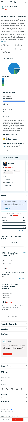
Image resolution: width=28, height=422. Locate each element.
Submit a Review (13, 242)
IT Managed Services (8, 78)
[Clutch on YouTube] (17, 389)
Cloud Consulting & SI (8, 80)
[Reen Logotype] (5, 164)
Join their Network (8, 11)
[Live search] (25, 2)
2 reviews (13, 9)
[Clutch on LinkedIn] (22, 389)
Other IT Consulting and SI (13, 146)
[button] (12, 248)
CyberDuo (11, 164)
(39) (12, 167)
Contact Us (3, 384)
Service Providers (5, 401)
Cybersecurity (7, 84)
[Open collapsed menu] (2, 2)
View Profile (13, 188)
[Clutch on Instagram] (12, 389)
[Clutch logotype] (14, 2)
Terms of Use (3, 414)
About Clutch (4, 394)
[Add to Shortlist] (25, 419)
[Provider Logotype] (2, 7)
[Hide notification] (25, 201)
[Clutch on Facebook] (2, 389)
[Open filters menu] (25, 248)
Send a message (7, 354)
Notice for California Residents (7, 411)
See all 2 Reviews (20, 230)
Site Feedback (4, 380)
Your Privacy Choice (5, 409)
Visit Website (6, 419)
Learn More (6, 208)
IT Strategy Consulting (8, 82)
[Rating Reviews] (8, 9)
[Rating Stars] (8, 167)
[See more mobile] (22, 278)
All (4, 146)
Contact (16, 419)
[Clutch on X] (7, 389)
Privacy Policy (4, 407)
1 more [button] (16, 172)
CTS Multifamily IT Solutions (12, 7)
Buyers (2, 398)
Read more (3, 41)
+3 (25, 49)
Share (24, 252)
